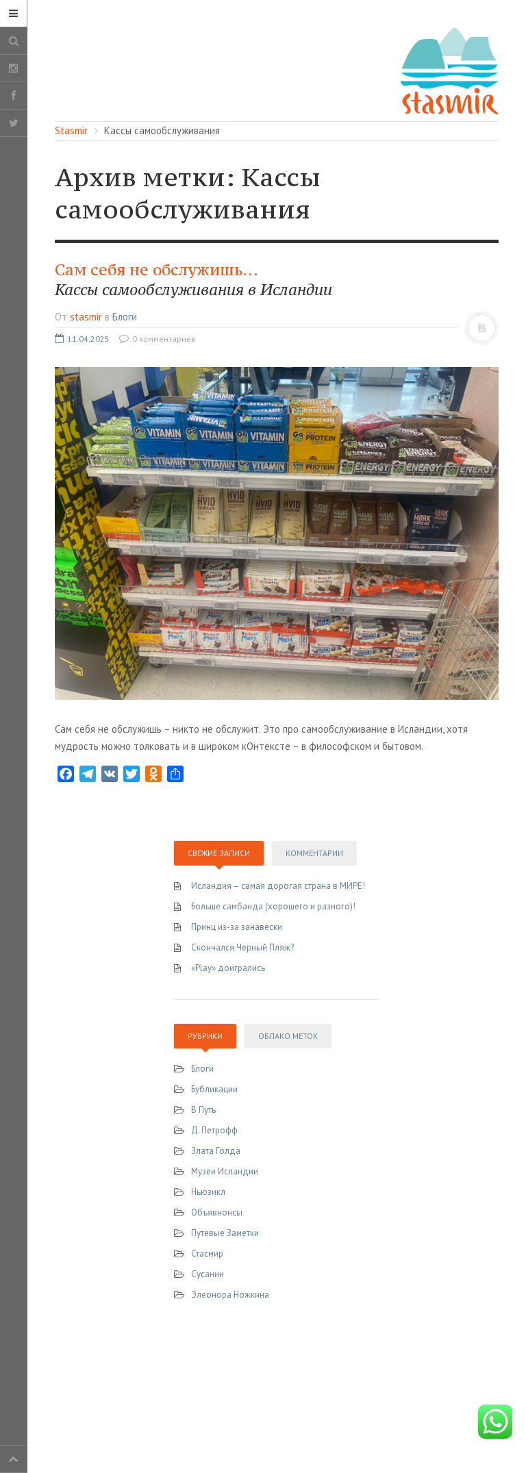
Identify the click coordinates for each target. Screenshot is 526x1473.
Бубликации (214, 1089)
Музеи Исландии (224, 1171)
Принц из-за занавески (236, 927)
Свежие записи (219, 853)
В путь (203, 1110)
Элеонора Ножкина (230, 1294)
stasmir (86, 316)
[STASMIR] (449, 69)
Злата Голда (215, 1151)
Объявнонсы (216, 1212)
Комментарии (314, 853)
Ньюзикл (208, 1192)
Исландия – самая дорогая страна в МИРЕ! (278, 886)
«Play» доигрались (228, 968)
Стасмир (207, 1253)
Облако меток (288, 1036)
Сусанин (207, 1274)
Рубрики (205, 1036)
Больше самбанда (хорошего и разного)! (273, 906)
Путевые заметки (225, 1233)
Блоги (124, 316)
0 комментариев (163, 338)
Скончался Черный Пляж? (242, 947)
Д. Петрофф (214, 1130)
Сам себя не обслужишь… (193, 280)
